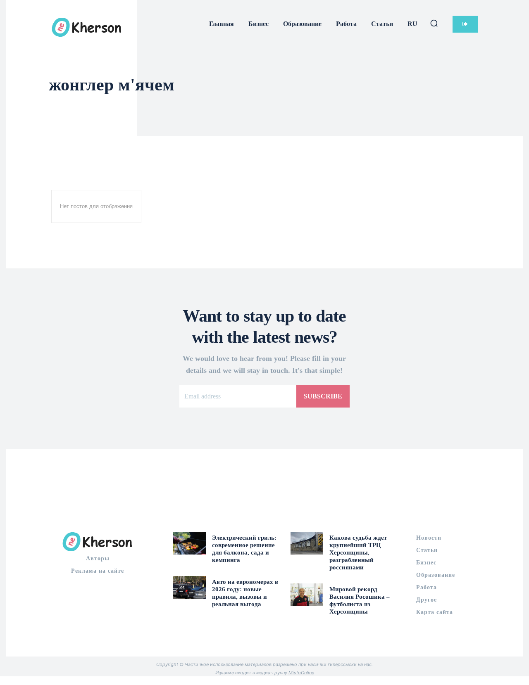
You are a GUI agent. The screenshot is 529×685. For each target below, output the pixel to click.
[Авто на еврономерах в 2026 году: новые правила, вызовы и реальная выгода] (189, 587)
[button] (433, 23)
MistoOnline (301, 673)
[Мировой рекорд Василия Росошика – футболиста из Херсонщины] (307, 594)
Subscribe (323, 396)
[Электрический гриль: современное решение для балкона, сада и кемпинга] (189, 543)
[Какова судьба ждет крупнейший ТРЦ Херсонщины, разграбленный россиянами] (307, 543)
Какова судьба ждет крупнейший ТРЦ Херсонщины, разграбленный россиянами (358, 552)
